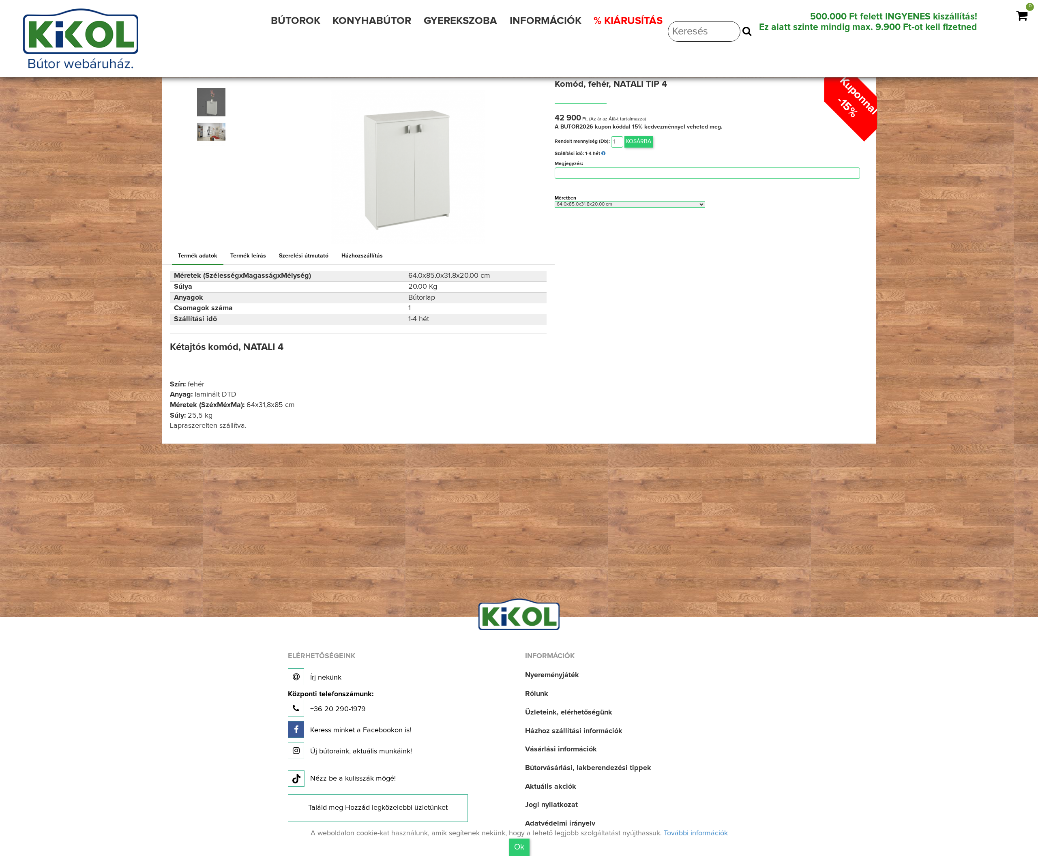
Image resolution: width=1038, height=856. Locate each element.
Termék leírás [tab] (248, 256)
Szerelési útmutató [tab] (303, 256)
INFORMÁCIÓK (545, 21)
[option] (215, 102)
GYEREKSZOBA (460, 21)
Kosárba (638, 141)
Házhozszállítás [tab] (362, 256)
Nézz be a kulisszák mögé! (353, 778)
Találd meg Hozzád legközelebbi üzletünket (378, 807)
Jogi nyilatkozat (551, 805)
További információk (696, 833)
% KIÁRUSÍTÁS (628, 21)
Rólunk (536, 693)
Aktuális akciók (550, 786)
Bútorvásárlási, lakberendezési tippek (588, 768)
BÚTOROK (295, 21)
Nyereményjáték (552, 675)
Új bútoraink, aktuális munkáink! (360, 751)
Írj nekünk (324, 677)
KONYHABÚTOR (371, 21)
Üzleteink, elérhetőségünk (568, 712)
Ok (519, 847)
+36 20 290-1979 (330, 702)
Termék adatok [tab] (197, 256)
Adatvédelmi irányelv (560, 823)
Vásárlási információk (561, 749)
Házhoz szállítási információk (573, 731)
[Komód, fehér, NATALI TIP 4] (211, 102)
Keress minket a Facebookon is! (359, 730)
